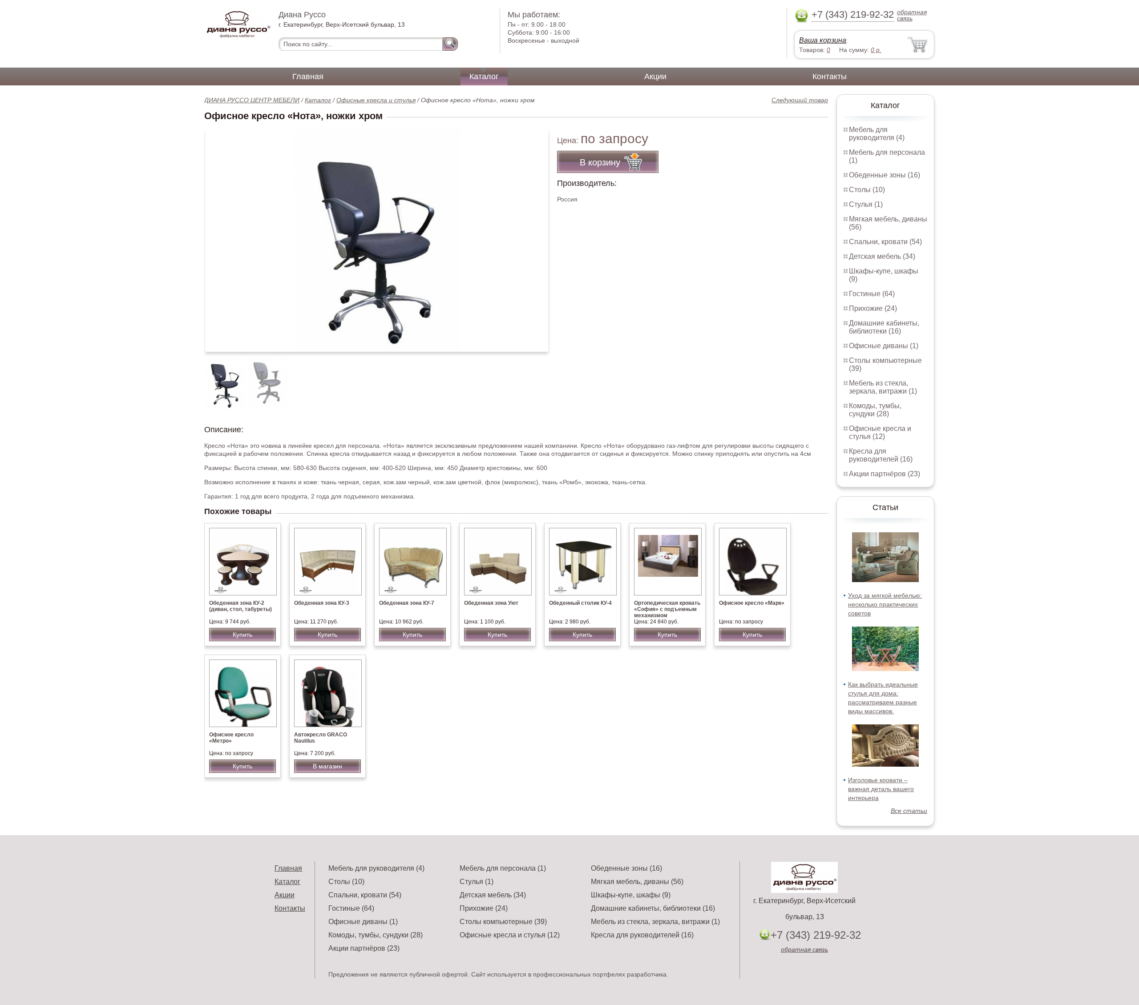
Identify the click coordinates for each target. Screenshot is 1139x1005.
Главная (307, 76)
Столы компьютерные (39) (503, 921)
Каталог (484, 76)
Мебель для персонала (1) (503, 868)
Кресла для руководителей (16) (881, 455)
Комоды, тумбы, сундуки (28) (875, 410)
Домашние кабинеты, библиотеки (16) (884, 327)
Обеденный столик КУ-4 (580, 603)
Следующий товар (799, 100)
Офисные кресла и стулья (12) (880, 432)
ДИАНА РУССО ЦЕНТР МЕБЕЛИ (251, 100)
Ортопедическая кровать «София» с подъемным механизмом (667, 609)
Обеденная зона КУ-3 (321, 603)
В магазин (327, 766)
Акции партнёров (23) (884, 474)
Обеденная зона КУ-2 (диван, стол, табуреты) (240, 606)
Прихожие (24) (873, 308)
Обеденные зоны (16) (884, 175)
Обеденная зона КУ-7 (406, 603)
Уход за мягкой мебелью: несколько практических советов (885, 604)
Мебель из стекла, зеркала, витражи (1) (883, 387)
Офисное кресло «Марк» (751, 603)
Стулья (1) (866, 204)
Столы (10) (867, 189)
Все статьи (909, 810)
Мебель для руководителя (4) (877, 133)
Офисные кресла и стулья (376, 100)
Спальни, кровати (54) (885, 241)
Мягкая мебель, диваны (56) (637, 881)
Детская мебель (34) (882, 256)
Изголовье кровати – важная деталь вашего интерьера (881, 788)
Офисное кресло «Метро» (231, 738)
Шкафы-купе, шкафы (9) (630, 895)
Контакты (829, 76)
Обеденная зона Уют (491, 603)
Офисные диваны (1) (883, 346)
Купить (242, 634)
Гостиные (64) (872, 293)
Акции (655, 76)
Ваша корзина (822, 40)
